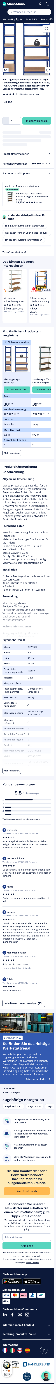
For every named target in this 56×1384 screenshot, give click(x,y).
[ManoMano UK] (19, 1350)
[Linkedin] (4, 1314)
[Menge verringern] (5, 121)
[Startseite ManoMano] (19, 4)
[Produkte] (4, 12)
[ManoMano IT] (12, 1350)
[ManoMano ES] (27, 1350)
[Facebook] (12, 1314)
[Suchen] (11, 12)
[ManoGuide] (46, 1376)
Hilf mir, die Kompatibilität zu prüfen (24, 225)
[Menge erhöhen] (18, 121)
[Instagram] (27, 1314)
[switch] (7, 1374)
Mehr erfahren (32, 1262)
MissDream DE (21, 252)
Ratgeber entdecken (36, 1079)
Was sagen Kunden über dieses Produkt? (26, 232)
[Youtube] (19, 1314)
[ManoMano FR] (4, 1350)
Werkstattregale (12, 1092)
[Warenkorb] (47, 4)
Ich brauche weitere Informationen (23, 239)
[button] (27, 194)
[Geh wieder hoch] (43, 1350)
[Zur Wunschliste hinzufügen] (48, 70)
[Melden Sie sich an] (40, 4)
